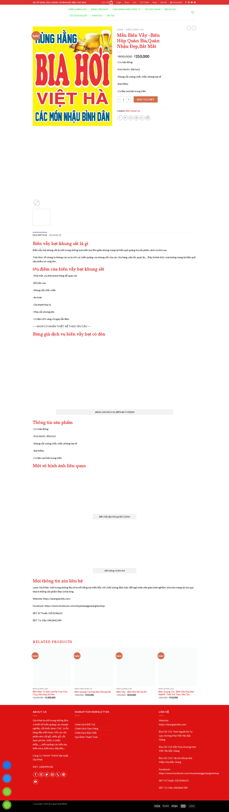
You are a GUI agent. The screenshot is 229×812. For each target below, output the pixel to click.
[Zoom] (37, 203)
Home (120, 29)
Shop (127, 2)
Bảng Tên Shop (99, 9)
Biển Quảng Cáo (78, 9)
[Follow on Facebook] (186, 2)
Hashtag (97, 15)
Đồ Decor (170, 9)
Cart (134, 2)
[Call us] (58, 774)
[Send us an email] (195, 2)
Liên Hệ (163, 2)
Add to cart (145, 99)
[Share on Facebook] (119, 117)
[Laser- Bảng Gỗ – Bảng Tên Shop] (48, 12)
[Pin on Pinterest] (136, 117)
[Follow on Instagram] (189, 2)
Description (40, 235)
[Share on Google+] (142, 117)
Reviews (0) (55, 235)
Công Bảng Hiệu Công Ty (126, 9)
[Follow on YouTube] (35, 781)
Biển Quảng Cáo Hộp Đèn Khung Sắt (93, 691)
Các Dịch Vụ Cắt (79, 15)
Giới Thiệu (144, 2)
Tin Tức (110, 15)
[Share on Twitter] (125, 117)
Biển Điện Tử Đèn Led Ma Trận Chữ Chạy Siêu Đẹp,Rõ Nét (50, 693)
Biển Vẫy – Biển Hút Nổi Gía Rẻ (132, 691)
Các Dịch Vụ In (153, 9)
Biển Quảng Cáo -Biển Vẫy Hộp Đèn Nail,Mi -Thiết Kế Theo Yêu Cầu (176, 693)
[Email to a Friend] (131, 117)
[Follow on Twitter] (192, 2)
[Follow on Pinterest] (63, 774)
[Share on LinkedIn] (147, 117)
